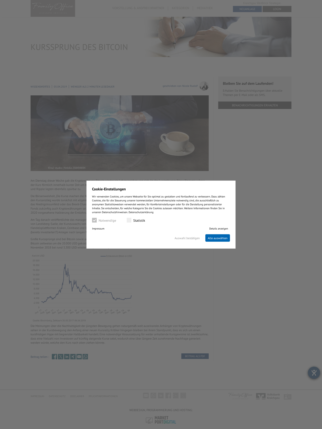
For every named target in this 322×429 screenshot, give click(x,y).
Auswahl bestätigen (187, 238)
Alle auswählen (218, 238)
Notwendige (107, 220)
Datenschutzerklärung (141, 212)
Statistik (139, 220)
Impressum (98, 228)
